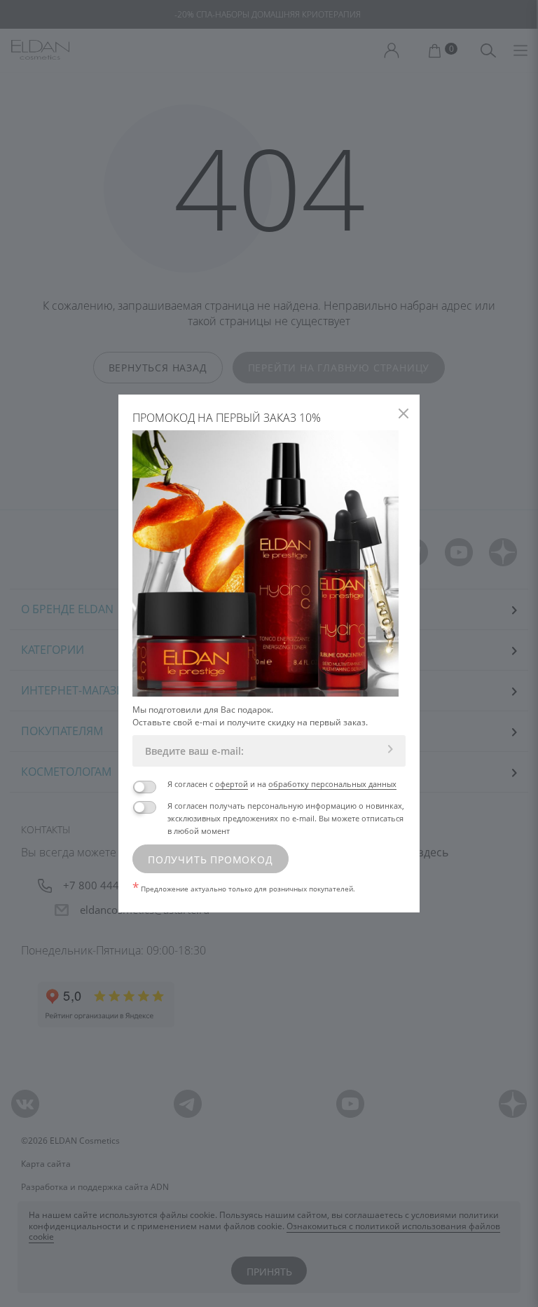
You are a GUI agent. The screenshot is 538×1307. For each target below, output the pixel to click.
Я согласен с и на (281, 784)
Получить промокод (210, 859)
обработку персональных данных (332, 784)
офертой (231, 784)
